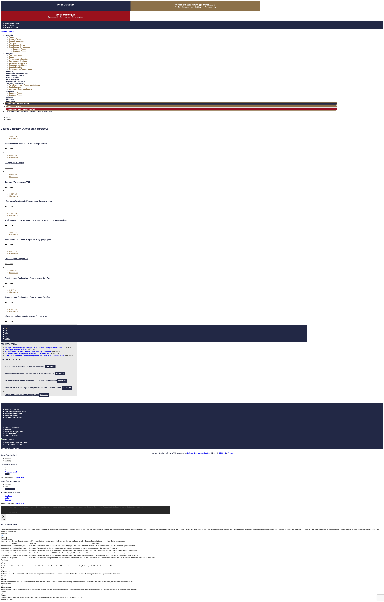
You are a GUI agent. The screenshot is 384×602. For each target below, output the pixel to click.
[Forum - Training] (7, 32)
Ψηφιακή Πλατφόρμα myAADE (17, 182)
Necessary (4, 537)
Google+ (8, 500)
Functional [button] (4, 560)
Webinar (8, 430)
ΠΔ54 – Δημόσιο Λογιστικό (16, 259)
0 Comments (13, 138)
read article (9, 149)
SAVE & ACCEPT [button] (7, 599)
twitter (7, 498)
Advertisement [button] (6, 584)
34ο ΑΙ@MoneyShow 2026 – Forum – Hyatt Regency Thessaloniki (28, 352)
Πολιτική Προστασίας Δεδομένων (198, 453)
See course (50, 366)
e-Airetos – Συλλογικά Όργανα (20, 89)
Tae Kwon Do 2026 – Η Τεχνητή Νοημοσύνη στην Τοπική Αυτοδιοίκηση (33, 388)
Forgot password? (11, 472)
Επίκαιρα (12, 57)
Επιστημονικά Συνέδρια (18, 61)
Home (8, 117)
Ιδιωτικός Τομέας (19, 49)
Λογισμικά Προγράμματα (14, 432)
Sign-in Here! (19, 503)
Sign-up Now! (19, 477)
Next (7, 338)
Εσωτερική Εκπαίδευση (17, 65)
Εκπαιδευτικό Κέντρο (17, 45)
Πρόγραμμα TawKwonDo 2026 (15, 350)
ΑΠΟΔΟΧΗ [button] (13, 512)
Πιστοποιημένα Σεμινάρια (18, 59)
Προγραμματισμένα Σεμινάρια (15, 411)
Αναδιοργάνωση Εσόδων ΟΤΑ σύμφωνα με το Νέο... (26, 144)
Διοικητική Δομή (15, 39)
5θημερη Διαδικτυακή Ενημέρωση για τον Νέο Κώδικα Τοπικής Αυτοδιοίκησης (33, 348)
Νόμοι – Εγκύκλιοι (11, 436)
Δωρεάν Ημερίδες (15, 67)
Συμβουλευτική (10, 434)
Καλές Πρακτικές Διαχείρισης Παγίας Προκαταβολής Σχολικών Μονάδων (36, 220)
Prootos (231, 453)
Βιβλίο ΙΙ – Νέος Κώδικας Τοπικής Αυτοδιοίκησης (25, 366)
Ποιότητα (12, 43)
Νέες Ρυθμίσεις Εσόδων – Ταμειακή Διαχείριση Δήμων (28, 239)
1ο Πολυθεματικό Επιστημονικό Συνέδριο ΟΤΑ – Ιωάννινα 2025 (29, 111)
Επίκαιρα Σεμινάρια (12, 409)
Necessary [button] (4, 533)
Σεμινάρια (9, 53)
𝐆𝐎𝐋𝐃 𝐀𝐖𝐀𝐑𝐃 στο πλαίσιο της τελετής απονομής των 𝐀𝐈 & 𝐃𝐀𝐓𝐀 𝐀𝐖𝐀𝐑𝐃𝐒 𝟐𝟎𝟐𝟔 (34, 356)
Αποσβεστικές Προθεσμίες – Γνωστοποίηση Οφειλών (27, 278)
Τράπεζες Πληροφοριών (15, 83)
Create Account (10, 489)
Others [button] (3, 592)
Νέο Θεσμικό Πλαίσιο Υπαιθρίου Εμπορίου (22, 395)
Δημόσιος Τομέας (19, 51)
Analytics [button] (4, 576)
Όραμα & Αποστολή (16, 41)
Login (7, 474)
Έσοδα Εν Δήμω (15, 87)
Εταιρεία (9, 35)
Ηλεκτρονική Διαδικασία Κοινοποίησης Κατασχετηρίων (28, 201)
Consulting (10, 91)
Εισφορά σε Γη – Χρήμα (14, 163)
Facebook (8, 496)
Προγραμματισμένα (16, 55)
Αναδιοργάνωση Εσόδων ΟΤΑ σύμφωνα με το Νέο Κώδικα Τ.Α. (30, 373)
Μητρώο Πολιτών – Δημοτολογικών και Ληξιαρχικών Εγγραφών (31, 381)
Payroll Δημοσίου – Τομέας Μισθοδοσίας (24, 85)
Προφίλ (11, 37)
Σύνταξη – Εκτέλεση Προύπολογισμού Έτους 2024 (26, 316)
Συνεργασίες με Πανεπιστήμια (20, 69)
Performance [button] (5, 568)
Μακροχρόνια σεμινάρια (18, 63)
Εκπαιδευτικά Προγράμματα (19, 47)
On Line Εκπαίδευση (12, 428)
